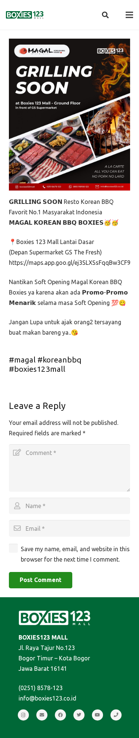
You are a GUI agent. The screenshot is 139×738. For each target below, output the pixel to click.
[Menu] (129, 15)
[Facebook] (60, 715)
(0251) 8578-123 (41, 688)
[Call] (116, 715)
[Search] (105, 15)
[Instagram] (23, 715)
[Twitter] (79, 715)
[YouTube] (97, 715)
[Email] (41, 715)
